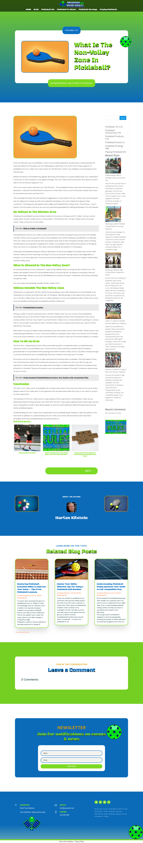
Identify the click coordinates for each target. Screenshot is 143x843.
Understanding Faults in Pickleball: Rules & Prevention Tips (115, 177)
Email (63, 805)
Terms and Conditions (66, 841)
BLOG (36, 9)
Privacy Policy (79, 841)
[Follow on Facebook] (100, 802)
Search (123, 118)
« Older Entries (22, 632)
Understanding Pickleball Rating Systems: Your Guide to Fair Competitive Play (111, 587)
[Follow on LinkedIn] (96, 802)
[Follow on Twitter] (108, 802)
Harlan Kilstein (60, 83)
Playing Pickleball (108, 9)
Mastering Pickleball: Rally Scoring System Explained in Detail (114, 272)
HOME (28, 9)
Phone (63, 812)
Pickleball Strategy (88, 9)
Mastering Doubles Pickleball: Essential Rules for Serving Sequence (115, 226)
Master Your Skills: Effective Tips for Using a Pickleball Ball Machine (70, 587)
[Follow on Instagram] (104, 802)
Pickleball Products (66, 9)
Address (24, 805)
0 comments (87, 83)
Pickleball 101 (47, 9)
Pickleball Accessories (111, 131)
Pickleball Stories (113, 142)
